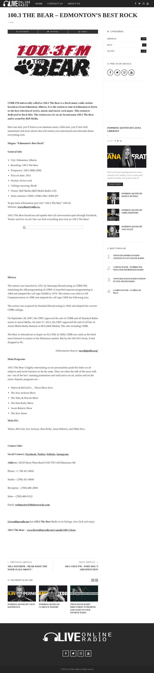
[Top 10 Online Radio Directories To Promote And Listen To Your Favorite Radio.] (84, 593)
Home (39, 3)
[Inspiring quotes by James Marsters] (113, 214)
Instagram (62, 454)
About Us (74, 3)
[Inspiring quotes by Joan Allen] (113, 231)
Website (50, 454)
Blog (12, 22)
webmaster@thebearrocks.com (32, 504)
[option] (22, 597)
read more (115, 184)
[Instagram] (144, 3)
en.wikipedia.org (88, 350)
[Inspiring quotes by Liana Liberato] (126, 156)
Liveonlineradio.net (18, 521)
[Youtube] (148, 3)
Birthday (126, 39)
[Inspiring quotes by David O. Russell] (113, 198)
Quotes (126, 51)
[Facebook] (135, 3)
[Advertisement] (53, 548)
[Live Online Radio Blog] (16, 3)
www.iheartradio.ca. (29, 206)
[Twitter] (139, 3)
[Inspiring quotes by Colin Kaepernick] (22, 593)
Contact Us (55, 3)
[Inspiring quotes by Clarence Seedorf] (53, 593)
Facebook (30, 454)
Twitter (41, 454)
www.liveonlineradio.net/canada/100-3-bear (51, 530)
